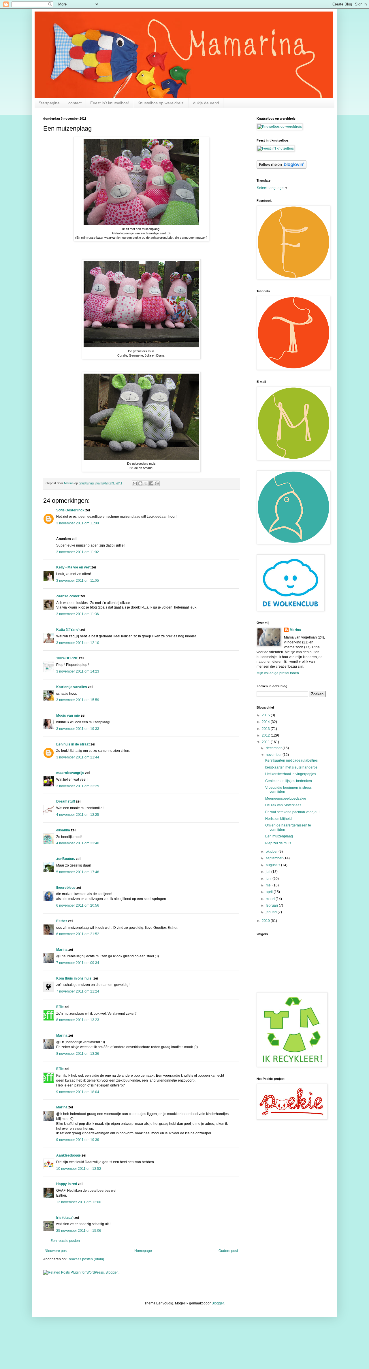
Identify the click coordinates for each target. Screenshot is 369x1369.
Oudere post (228, 1251)
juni (269, 879)
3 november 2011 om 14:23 (77, 671)
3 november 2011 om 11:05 (77, 581)
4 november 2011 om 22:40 (77, 843)
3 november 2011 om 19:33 (77, 729)
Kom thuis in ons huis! (74, 978)
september (274, 858)
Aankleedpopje (68, 1155)
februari (272, 905)
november (274, 755)
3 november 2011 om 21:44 (77, 757)
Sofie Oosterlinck (70, 510)
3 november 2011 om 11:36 (77, 614)
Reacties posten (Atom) (85, 1259)
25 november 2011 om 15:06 (78, 1231)
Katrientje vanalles (71, 687)
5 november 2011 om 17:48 (77, 872)
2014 (266, 722)
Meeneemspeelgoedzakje (285, 798)
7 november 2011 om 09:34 (77, 963)
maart (271, 899)
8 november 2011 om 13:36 (77, 1054)
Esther (61, 921)
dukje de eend (206, 103)
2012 (266, 735)
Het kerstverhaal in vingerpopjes (290, 774)
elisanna (63, 830)
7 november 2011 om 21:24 (77, 991)
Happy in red (66, 1184)
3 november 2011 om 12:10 (77, 643)
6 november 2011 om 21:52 (77, 934)
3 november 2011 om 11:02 (77, 552)
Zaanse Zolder (68, 596)
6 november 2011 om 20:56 (77, 905)
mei (269, 885)
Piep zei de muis (278, 843)
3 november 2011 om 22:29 (77, 786)
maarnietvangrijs (70, 773)
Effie (60, 1007)
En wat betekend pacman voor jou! (292, 812)
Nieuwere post (56, 1251)
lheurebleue (66, 888)
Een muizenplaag (279, 836)
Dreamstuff (65, 801)
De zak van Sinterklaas (283, 805)
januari (272, 912)
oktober (272, 852)
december (274, 748)
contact (75, 103)
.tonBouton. (65, 859)
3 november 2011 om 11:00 (77, 523)
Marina (61, 950)
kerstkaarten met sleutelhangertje (291, 767)
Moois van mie (68, 715)
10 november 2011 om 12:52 (78, 1169)
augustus (273, 865)
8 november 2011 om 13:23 (77, 1020)
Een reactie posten (65, 1241)
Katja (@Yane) (68, 630)
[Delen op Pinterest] (157, 483)
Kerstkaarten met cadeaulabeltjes (291, 760)
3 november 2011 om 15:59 (77, 700)
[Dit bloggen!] (140, 483)
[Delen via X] (146, 483)
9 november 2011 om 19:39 (77, 1140)
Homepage (143, 1251)
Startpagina (49, 103)
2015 (266, 715)
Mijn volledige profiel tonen (278, 673)
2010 (266, 921)
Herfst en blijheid (278, 819)
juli (268, 872)
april (270, 892)
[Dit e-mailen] (135, 483)
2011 (266, 742)
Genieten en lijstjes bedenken (288, 781)
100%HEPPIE (67, 658)
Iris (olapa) (65, 1218)
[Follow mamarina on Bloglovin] (281, 167)
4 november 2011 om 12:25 (77, 815)
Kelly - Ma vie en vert (73, 567)
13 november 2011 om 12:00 (78, 1202)
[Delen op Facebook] (151, 483)
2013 (266, 729)
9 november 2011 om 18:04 (77, 1092)
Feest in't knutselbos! (109, 103)
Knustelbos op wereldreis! (161, 103)
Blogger (218, 1303)
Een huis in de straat (73, 744)
